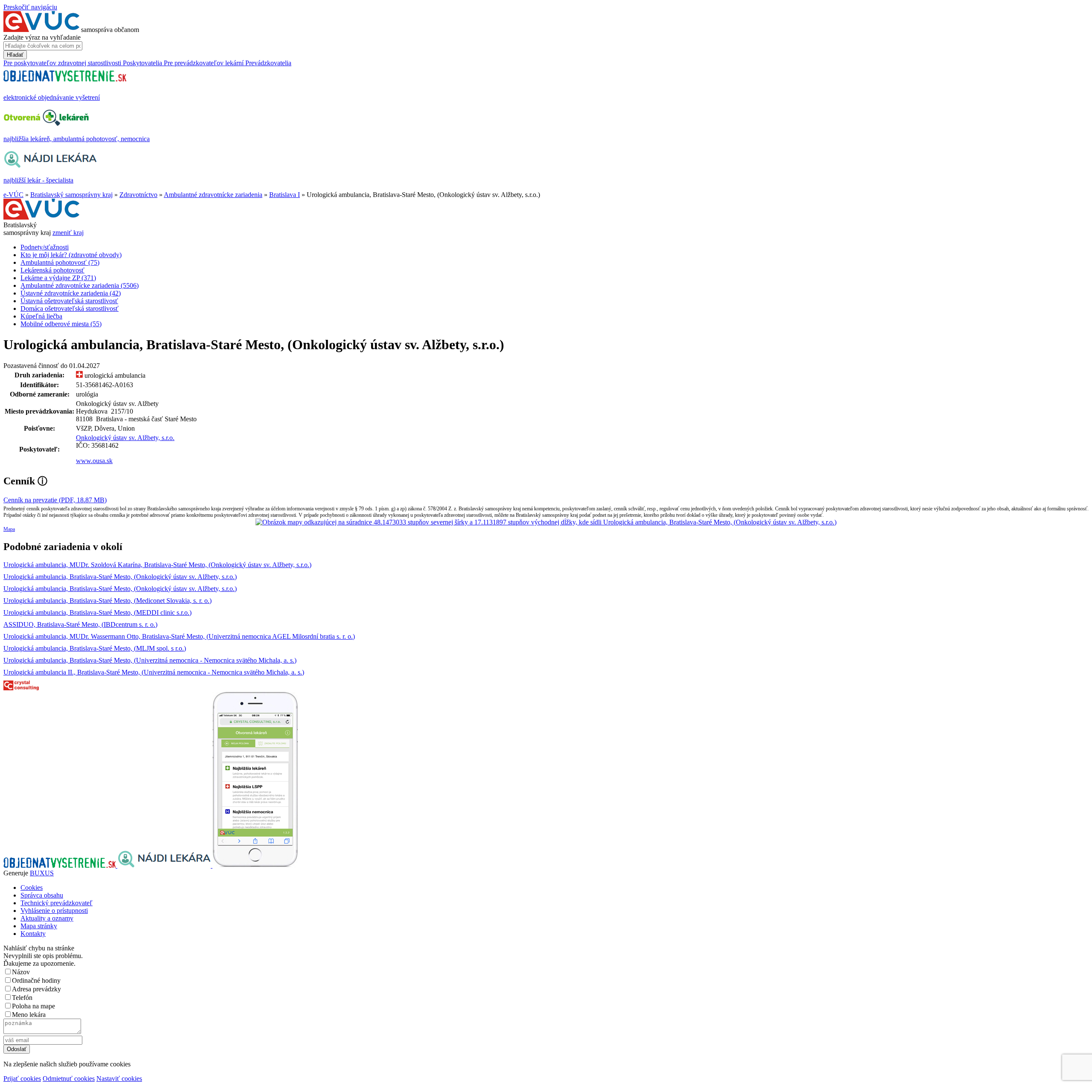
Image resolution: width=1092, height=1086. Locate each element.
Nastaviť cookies (119, 1078)
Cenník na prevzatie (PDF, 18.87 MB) (55, 500)
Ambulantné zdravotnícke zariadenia (213, 194)
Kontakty (33, 933)
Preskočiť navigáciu (30, 7)
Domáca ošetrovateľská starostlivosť (69, 308)
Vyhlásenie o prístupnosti (54, 910)
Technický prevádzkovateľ (56, 902)
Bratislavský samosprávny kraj (71, 194)
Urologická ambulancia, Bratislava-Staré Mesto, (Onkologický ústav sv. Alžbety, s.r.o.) (120, 576)
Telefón (22, 997)
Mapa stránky (38, 926)
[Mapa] (546, 522)
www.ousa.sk (94, 460)
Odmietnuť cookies (69, 1078)
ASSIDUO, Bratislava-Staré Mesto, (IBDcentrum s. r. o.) (80, 624)
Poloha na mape (33, 1006)
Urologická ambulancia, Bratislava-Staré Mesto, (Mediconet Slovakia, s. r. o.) (107, 600)
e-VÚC (13, 194)
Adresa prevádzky (36, 989)
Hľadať (15, 55)
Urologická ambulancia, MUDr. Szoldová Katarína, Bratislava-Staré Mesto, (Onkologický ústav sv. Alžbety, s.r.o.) (157, 564)
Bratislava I (284, 194)
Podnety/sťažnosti (44, 247)
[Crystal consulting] (21, 688)
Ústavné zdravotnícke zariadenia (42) (70, 293)
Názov (21, 972)
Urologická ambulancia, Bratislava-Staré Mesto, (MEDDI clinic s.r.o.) (97, 612)
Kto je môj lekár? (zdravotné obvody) (71, 254)
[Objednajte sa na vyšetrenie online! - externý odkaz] (60, 865)
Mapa (9, 529)
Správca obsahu (41, 895)
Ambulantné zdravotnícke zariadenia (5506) (79, 285)
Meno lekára (29, 1014)
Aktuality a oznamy (46, 918)
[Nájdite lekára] (164, 865)
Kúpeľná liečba (41, 316)
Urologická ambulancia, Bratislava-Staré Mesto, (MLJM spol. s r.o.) (94, 648)
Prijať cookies (22, 1078)
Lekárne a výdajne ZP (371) (58, 277)
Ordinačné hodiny (36, 980)
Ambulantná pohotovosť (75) (59, 262)
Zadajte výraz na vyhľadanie (42, 37)
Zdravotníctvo (138, 194)
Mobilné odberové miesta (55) (61, 323)
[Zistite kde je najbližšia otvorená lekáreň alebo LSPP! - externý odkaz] (255, 865)
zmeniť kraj (68, 232)
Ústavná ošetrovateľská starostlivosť (69, 300)
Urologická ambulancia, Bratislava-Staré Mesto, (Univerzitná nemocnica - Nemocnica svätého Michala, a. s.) (149, 660)
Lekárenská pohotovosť (52, 270)
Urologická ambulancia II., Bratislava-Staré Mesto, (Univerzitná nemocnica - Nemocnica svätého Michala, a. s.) (153, 672)
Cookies (31, 887)
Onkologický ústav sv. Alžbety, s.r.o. (125, 437)
